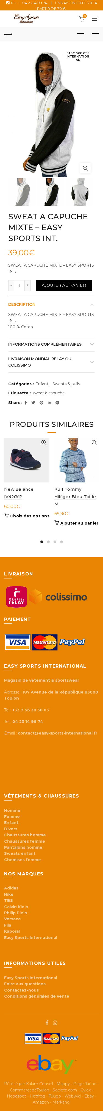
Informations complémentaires (45, 344)
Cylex (85, 1090)
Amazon (41, 1102)
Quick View (44, 442)
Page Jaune (84, 1083)
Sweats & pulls (66, 383)
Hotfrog (37, 1096)
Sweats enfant (19, 853)
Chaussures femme (24, 841)
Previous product (81, 33)
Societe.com (65, 1090)
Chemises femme (22, 859)
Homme (12, 810)
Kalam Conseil (39, 1083)
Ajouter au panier (64, 285)
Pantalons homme (23, 847)
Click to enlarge (85, 168)
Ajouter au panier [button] (79, 523)
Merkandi (61, 1102)
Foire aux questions (25, 983)
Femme (12, 816)
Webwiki (73, 1096)
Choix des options (29, 516)
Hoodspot (16, 1096)
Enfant (41, 383)
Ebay (89, 1096)
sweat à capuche (48, 393)
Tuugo (55, 1096)
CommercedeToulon (29, 1090)
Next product (95, 33)
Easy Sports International (30, 977)
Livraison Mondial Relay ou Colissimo (39, 361)
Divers (10, 828)
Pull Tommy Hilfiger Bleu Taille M (75, 496)
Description (21, 304)
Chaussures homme (25, 834)
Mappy (63, 1083)
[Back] (8, 33)
